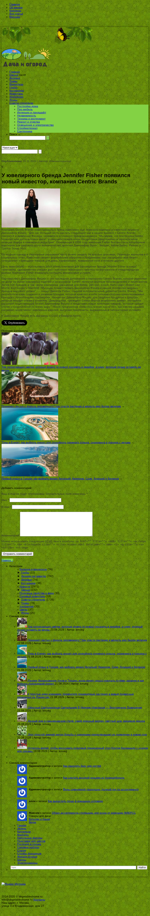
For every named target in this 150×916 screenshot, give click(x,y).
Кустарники (16, 90)
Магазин (14, 16)
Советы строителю (21, 103)
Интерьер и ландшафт (31, 112)
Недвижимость (26, 115)
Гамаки (21, 825)
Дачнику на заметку (33, 576)
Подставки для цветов (31, 841)
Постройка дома (27, 106)
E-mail (6, 506)
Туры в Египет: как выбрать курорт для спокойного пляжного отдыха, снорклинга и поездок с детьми (66, 442)
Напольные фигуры (29, 837)
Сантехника (24, 131)
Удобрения (16, 96)
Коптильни (24, 831)
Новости (25, 586)
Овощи (13, 74)
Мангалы (23, 834)
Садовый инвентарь (32, 596)
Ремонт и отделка (28, 121)
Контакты (15, 10)
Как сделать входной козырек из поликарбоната (93, 777)
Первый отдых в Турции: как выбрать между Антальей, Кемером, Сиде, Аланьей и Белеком (60, 478)
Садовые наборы (28, 847)
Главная (14, 4)
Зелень (21, 828)
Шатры (21, 859)
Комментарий (10, 535)
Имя (5, 500)
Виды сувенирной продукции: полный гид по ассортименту (101, 789)
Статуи (21, 850)
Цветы (24, 609)
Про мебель (25, 109)
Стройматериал (27, 128)
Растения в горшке (29, 844)
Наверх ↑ (7, 560)
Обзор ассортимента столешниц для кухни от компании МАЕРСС (94, 812)
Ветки (32, 822)
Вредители (16, 84)
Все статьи (16, 13)
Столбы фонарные (29, 853)
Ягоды (13, 99)
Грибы (13, 87)
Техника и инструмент (31, 118)
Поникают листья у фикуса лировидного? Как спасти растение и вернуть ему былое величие (61, 406)
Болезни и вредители (33, 569)
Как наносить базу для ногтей (82, 765)
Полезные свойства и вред (37, 593)
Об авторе (16, 7)
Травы (13, 81)
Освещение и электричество (35, 124)
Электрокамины (27, 862)
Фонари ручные (27, 856)
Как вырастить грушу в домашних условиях (75, 801)
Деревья (14, 78)
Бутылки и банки (39, 819)
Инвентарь (16, 93)
